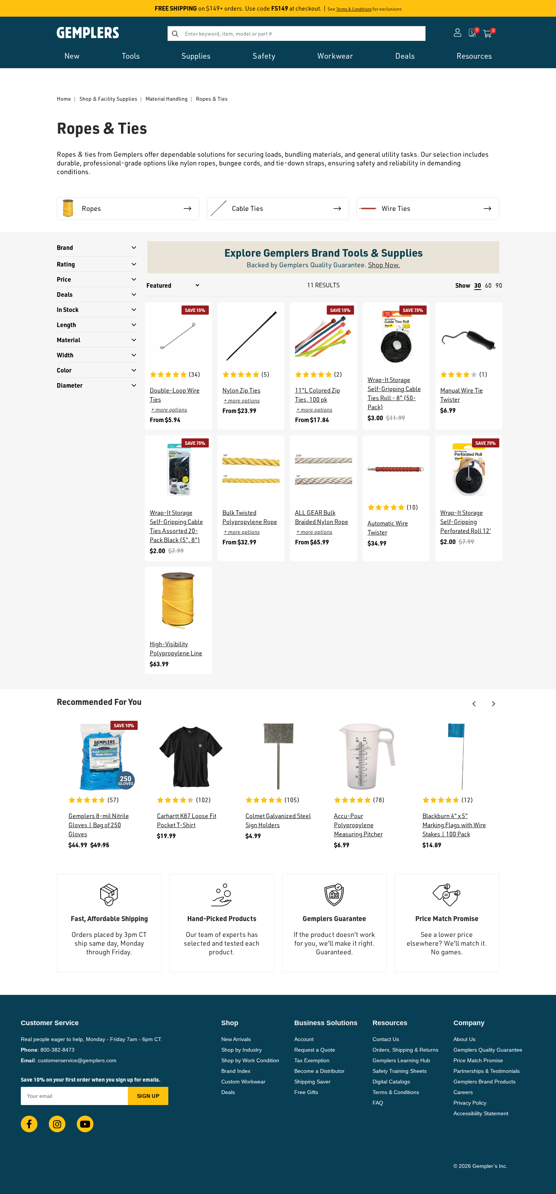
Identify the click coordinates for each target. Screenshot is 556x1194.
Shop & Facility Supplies (108, 98)
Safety (264, 56)
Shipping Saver (312, 1082)
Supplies (196, 56)
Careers (463, 1092)
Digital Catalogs (391, 1082)
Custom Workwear (243, 1082)
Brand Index (235, 1071)
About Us (464, 1039)
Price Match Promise (478, 1060)
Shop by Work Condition (250, 1060)
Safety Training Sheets (400, 1071)
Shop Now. (384, 264)
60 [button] (488, 285)
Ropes (91, 208)
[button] (474, 703)
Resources (474, 56)
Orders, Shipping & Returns (405, 1050)
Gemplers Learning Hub (401, 1060)
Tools (131, 56)
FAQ (378, 1103)
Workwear (335, 56)
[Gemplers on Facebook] (29, 1124)
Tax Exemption (311, 1060)
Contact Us (386, 1039)
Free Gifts (306, 1092)
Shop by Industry (241, 1050)
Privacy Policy (469, 1103)
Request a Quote (314, 1050)
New (71, 56)
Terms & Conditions (354, 9)
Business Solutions (325, 1023)
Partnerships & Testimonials (486, 1071)
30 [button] (477, 285)
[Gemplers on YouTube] (85, 1124)
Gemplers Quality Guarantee (487, 1050)
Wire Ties (396, 208)
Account (304, 1039)
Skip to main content (32, 10)
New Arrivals (236, 1039)
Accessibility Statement (480, 1113)
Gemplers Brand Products (484, 1082)
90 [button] (498, 285)
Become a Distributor (319, 1071)
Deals (405, 56)
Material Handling (167, 98)
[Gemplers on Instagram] (57, 1124)
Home (64, 98)
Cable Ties (247, 208)
